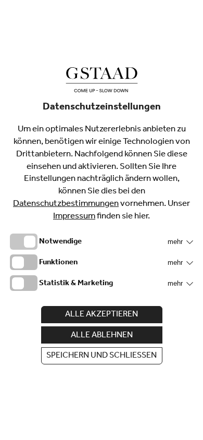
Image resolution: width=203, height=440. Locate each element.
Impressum (74, 217)
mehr (176, 242)
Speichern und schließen (101, 356)
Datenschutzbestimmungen (66, 204)
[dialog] (101, 220)
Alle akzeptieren (101, 315)
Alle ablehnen (102, 336)
